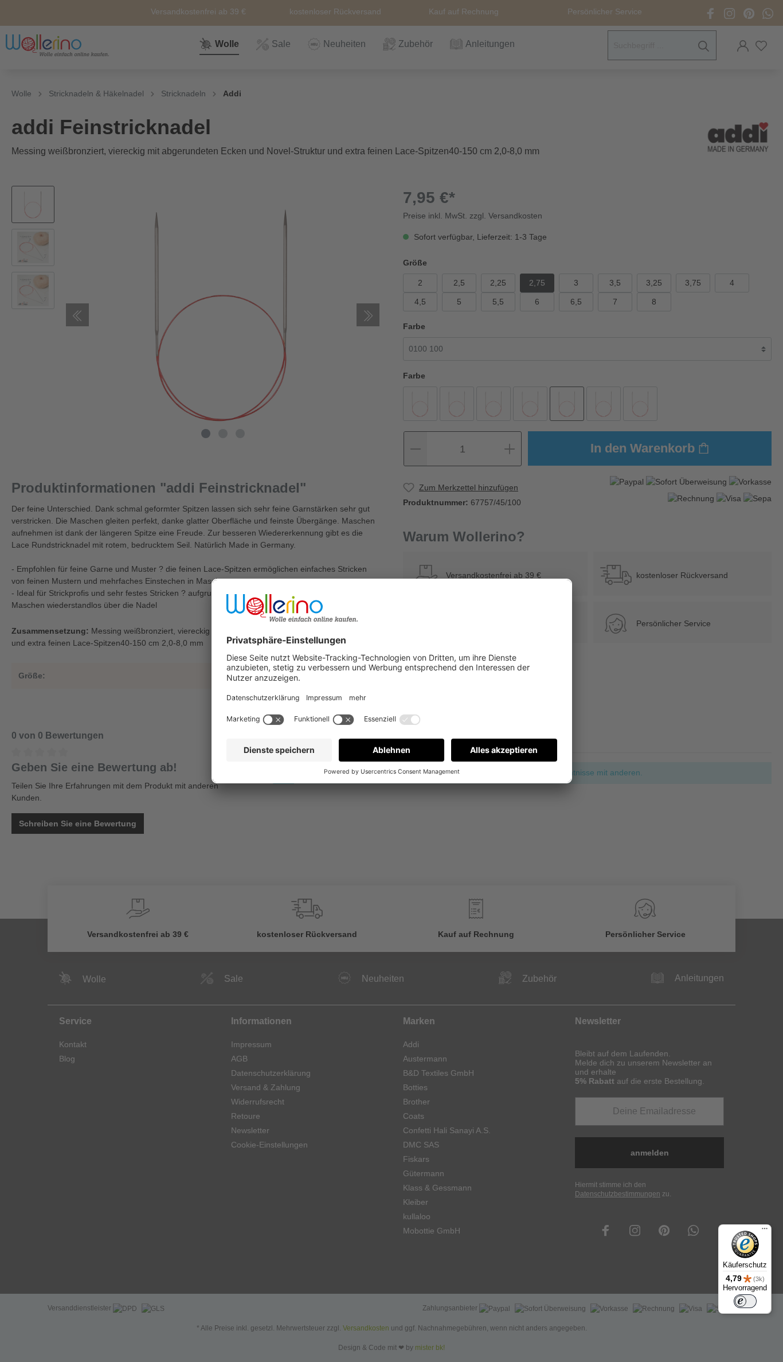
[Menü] (765, 1231)
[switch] (745, 1301)
